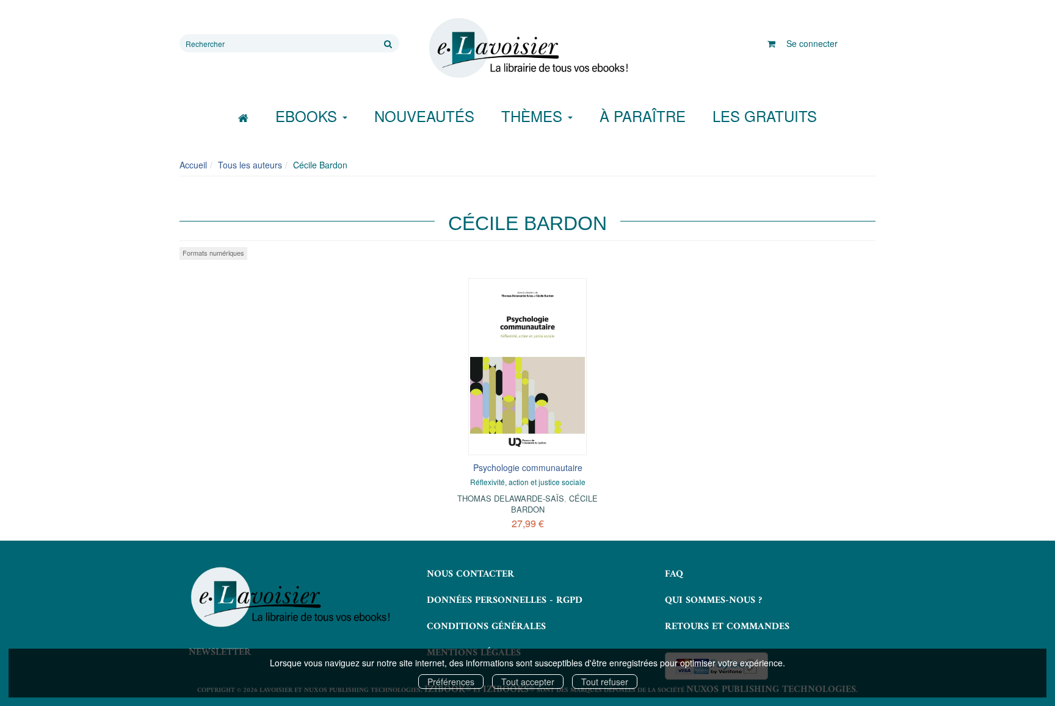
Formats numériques (213, 253)
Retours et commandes (727, 626)
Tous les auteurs (250, 165)
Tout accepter (527, 681)
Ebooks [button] (308, 115)
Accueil (193, 165)
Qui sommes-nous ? (713, 600)
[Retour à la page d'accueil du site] (527, 48)
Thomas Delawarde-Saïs (510, 498)
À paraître (643, 115)
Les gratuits (764, 115)
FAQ (674, 574)
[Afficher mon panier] (771, 43)
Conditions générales (486, 626)
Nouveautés (424, 115)
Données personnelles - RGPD (504, 600)
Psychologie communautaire (527, 467)
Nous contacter (470, 574)
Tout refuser (604, 681)
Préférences (450, 681)
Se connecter (812, 43)
